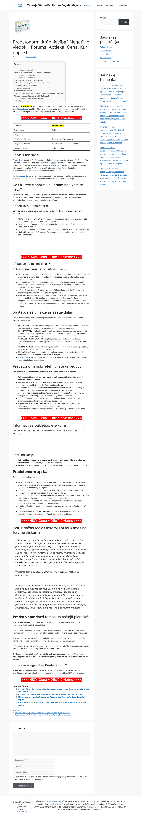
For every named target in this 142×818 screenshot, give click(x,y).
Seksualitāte (122, 5)
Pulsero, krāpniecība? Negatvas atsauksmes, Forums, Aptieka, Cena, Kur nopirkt (43, 743)
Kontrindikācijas (24, 88)
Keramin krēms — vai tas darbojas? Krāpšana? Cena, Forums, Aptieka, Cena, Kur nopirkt (114, 98)
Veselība (87, 5)
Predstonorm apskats (24, 91)
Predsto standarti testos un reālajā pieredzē (32, 96)
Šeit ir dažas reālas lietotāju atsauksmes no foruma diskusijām (39, 93)
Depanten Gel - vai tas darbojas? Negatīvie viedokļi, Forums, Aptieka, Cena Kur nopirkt (114, 171)
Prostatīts (17, 160)
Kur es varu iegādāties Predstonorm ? (31, 98)
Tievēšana (98, 5)
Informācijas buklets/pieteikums (28, 86)
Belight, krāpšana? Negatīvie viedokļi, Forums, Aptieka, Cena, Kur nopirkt (113, 109)
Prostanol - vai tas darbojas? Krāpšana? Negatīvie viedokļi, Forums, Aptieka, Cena (113, 151)
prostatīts (23, 176)
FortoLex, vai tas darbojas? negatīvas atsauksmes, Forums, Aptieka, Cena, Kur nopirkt (113, 88)
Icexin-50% (104, 54)
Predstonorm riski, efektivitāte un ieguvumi (32, 83)
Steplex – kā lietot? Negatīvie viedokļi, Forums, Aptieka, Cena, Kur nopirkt (114, 139)
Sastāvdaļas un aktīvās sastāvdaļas (29, 80)
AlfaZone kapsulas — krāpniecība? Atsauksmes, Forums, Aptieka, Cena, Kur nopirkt (114, 160)
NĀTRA (21, 385)
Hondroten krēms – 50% (110, 61)
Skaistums (110, 5)
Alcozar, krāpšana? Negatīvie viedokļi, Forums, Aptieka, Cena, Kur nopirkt (50, 722)
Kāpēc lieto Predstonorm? (27, 75)
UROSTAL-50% (106, 51)
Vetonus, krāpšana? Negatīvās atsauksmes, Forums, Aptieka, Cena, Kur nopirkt (42, 740)
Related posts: (24, 101)
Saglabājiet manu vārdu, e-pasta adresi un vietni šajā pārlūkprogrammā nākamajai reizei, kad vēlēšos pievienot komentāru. (52, 805)
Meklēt (103, 18)
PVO (54, 163)
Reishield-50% (106, 47)
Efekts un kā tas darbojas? (28, 77)
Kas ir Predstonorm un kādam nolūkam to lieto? (33, 73)
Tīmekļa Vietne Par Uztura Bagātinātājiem (54, 5)
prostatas (23, 109)
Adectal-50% (105, 58)
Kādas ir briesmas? (26, 70)
